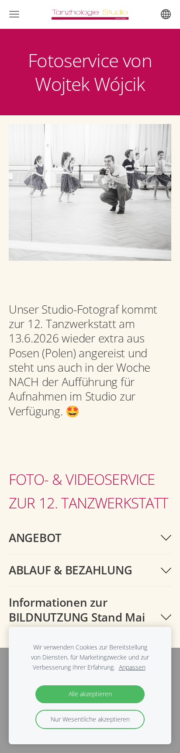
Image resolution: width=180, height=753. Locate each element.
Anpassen (132, 667)
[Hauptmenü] (14, 14)
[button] (90, 538)
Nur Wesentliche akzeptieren (90, 719)
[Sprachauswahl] (166, 14)
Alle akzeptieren (90, 694)
